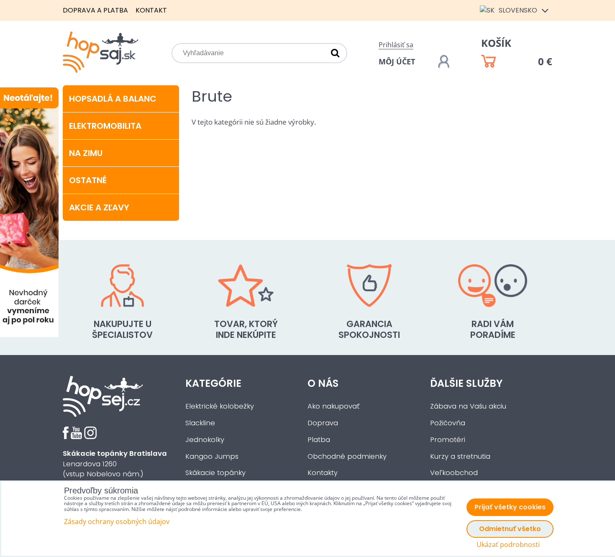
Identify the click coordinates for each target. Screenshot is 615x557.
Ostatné (88, 180)
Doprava (323, 423)
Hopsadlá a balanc (112, 99)
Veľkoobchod (454, 473)
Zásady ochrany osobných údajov (116, 521)
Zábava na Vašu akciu (468, 406)
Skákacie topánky (215, 473)
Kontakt (151, 10)
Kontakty (323, 473)
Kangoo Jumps (211, 456)
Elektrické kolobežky (219, 406)
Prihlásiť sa (396, 44)
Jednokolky (204, 440)
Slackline (200, 423)
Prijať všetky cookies (510, 507)
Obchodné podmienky (347, 456)
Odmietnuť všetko (510, 529)
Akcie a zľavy (99, 207)
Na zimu (85, 153)
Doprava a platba (95, 10)
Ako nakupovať (333, 406)
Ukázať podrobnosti (508, 544)
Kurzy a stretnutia (460, 456)
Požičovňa (447, 423)
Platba (319, 440)
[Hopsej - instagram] (90, 437)
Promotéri (447, 440)
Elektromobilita (105, 126)
